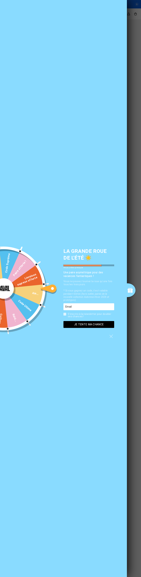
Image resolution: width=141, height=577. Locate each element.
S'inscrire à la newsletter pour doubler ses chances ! (89, 315)
